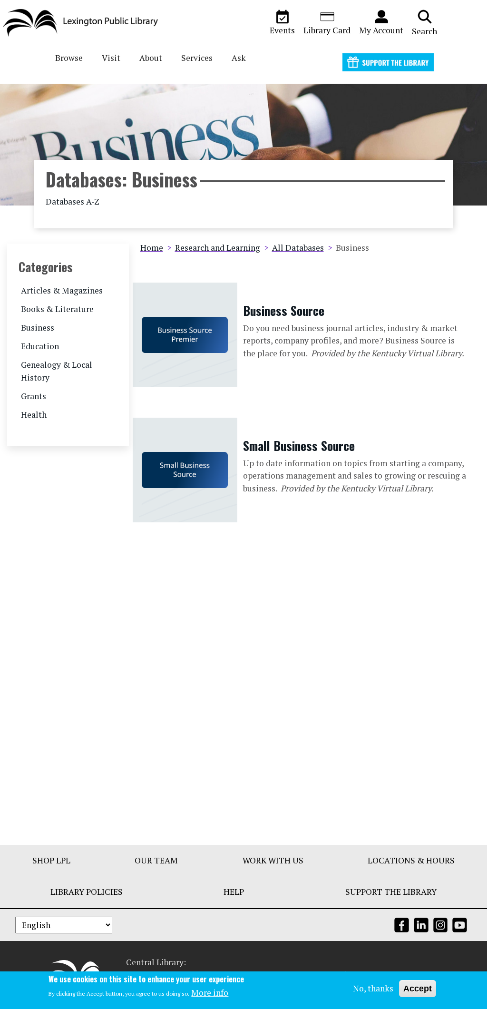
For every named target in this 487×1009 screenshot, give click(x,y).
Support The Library (391, 891)
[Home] (84, 23)
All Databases (298, 247)
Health (34, 414)
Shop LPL (51, 860)
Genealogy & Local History (56, 370)
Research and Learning (217, 247)
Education (40, 346)
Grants (33, 396)
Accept (417, 988)
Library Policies (86, 891)
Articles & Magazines (62, 290)
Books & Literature (57, 309)
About (150, 57)
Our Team (156, 860)
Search (424, 31)
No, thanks (373, 988)
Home (151, 247)
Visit (111, 57)
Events (282, 30)
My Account (381, 30)
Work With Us (273, 860)
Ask (239, 57)
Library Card (327, 30)
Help (234, 891)
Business (37, 327)
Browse (69, 57)
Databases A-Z (72, 201)
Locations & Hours (411, 860)
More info (209, 992)
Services (197, 57)
